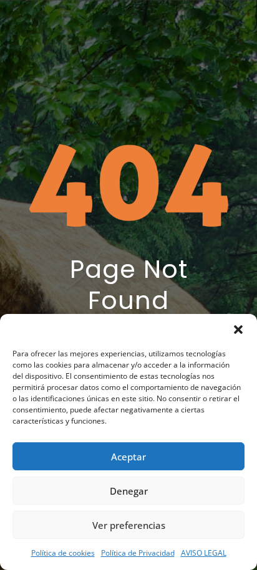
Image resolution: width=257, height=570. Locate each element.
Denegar (129, 491)
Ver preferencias (128, 525)
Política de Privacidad (138, 553)
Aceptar (128, 456)
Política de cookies (63, 553)
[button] (238, 329)
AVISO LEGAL (203, 553)
